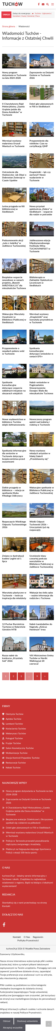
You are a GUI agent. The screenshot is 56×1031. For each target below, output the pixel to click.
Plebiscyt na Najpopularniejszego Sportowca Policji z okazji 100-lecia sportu (28, 851)
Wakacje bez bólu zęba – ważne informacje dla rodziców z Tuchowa (41, 595)
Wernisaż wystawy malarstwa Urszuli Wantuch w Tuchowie (13, 143)
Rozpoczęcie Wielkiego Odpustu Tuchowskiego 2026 (14, 524)
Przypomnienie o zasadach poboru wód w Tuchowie (13, 351)
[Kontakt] (43, 4)
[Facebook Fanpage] (38, 4)
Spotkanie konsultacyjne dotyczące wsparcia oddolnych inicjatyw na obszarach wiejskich (14, 388)
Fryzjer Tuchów (13, 743)
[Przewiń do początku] (49, 1024)
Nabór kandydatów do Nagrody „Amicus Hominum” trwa (40, 627)
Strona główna (8, 27)
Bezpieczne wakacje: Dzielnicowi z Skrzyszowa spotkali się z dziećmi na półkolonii (29, 821)
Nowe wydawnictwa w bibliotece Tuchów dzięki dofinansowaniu (14, 422)
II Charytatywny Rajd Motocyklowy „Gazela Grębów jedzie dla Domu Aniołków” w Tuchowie (13, 109)
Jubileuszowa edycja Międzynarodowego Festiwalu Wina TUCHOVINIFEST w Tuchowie (39, 246)
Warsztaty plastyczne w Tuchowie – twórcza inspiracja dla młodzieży (14, 595)
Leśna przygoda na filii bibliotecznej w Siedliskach (13, 209)
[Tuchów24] (12, 4)
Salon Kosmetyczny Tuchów (20, 748)
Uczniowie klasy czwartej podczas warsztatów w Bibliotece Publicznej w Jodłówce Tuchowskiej (41, 561)
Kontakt (6, 906)
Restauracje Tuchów (16, 763)
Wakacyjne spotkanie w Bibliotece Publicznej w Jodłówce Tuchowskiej (41, 490)
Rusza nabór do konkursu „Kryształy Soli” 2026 (12, 658)
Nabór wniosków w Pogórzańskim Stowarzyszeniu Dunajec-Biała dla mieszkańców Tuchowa (41, 388)
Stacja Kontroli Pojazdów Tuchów (23, 758)
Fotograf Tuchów (14, 738)
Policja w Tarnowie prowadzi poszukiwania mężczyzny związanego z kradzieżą (27, 842)
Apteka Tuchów (13, 719)
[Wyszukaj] (47, 4)
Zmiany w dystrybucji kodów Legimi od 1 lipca (13, 559)
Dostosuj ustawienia (27, 1021)
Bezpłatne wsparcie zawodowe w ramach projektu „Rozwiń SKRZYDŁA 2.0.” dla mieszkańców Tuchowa (14, 283)
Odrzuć (6, 1021)
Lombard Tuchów (14, 724)
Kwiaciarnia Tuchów (16, 729)
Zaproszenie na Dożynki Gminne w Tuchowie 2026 (41, 75)
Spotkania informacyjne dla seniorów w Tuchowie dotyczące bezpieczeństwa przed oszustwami (14, 456)
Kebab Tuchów (13, 767)
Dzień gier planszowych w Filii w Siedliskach (28, 828)
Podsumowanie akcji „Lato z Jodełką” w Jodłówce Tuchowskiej (14, 243)
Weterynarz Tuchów (16, 733)
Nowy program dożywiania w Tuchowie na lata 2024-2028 (14, 75)
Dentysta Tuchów (14, 714)
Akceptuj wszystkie (12, 1028)
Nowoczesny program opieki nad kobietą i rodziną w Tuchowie (40, 422)
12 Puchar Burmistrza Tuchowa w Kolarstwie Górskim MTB (13, 627)
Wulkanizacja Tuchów (17, 753)
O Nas (27, 937)
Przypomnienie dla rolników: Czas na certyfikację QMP (38, 143)
